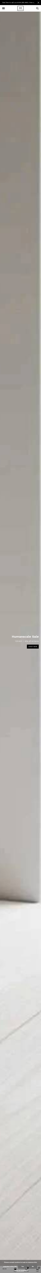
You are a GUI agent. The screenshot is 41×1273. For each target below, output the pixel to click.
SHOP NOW (32, 648)
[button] (3, 8)
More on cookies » (21, 1270)
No (33, 1266)
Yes (22, 1266)
